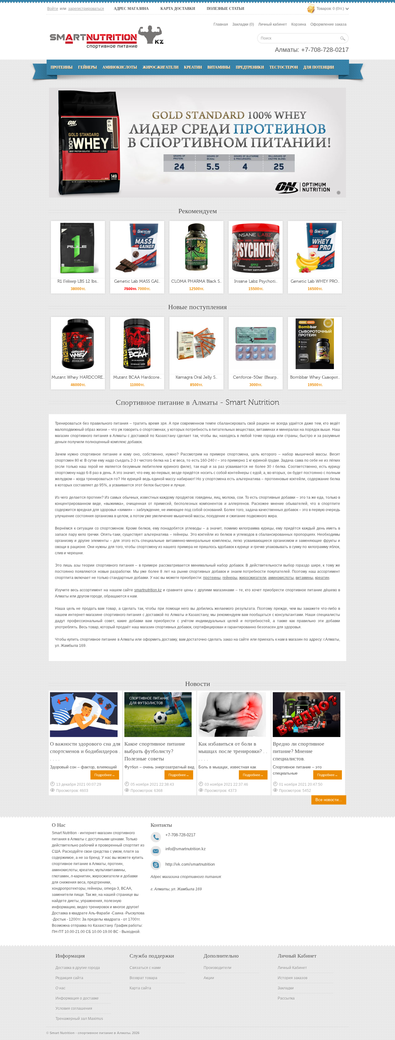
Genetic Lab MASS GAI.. (137, 281)
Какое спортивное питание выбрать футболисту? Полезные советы (154, 751)
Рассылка (286, 998)
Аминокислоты (119, 67)
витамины (304, 578)
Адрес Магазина (131, 8)
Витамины (218, 67)
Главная (221, 24)
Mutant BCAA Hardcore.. (137, 377)
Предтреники (250, 67)
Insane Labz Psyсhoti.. (255, 281)
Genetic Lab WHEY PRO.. (315, 281)
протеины (212, 578)
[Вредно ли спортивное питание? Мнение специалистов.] (306, 736)
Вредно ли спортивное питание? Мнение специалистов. (298, 751)
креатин (322, 578)
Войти (52, 8)
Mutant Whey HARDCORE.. (78, 377)
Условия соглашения (74, 1008)
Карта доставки (177, 8)
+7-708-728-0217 (325, 49)
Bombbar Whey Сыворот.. (315, 377)
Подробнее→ (104, 775)
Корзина (298, 24)
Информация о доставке (77, 998)
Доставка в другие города (78, 968)
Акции (209, 978)
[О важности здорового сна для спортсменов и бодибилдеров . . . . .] (84, 736)
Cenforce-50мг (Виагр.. (255, 377)
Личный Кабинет (292, 968)
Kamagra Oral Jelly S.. (196, 377)
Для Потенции (318, 67)
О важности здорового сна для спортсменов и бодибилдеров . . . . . (85, 751)
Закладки (286, 988)
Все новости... (328, 799)
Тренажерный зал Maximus (79, 1019)
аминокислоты (281, 578)
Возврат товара (143, 978)
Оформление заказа (328, 24)
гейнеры (229, 578)
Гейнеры (87, 67)
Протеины (62, 67)
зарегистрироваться (86, 8)
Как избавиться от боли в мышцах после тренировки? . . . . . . (232, 751)
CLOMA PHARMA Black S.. (196, 281)
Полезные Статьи (225, 8)
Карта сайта (140, 988)
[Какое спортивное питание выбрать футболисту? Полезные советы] (158, 736)
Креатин (193, 67)
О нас (60, 988)
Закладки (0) (243, 24)
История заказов (292, 978)
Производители (217, 968)
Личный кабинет (272, 24)
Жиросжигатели (160, 67)
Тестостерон (283, 67)
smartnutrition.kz (148, 590)
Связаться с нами (145, 968)
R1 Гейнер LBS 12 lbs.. (77, 281)
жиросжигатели (252, 578)
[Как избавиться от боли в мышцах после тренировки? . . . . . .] (232, 736)
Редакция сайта (69, 978)
